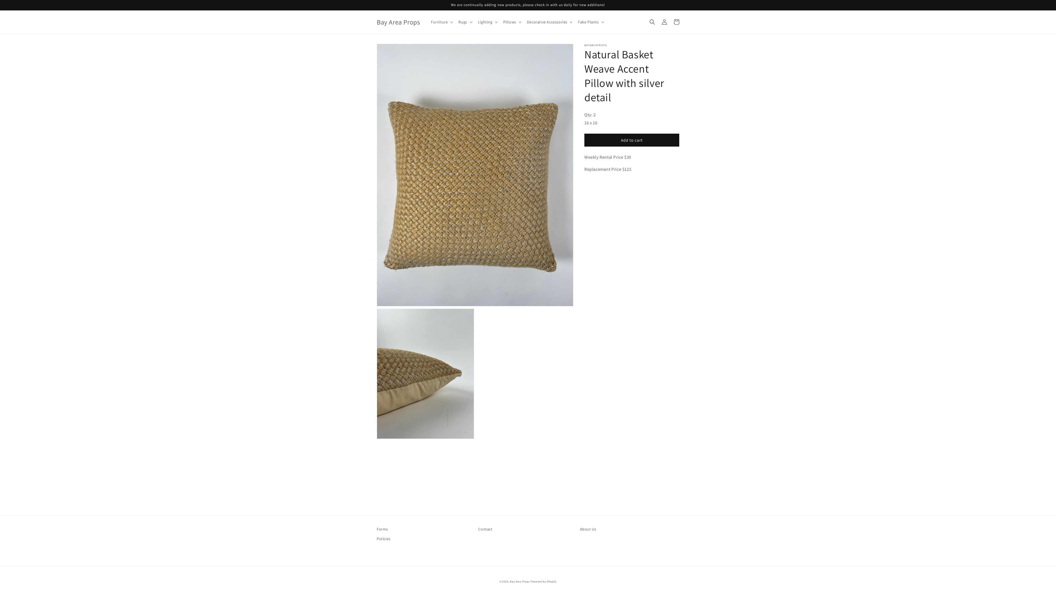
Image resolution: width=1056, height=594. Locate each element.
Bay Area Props (520, 581)
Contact (485, 529)
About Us (588, 529)
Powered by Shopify (543, 581)
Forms (382, 529)
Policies (384, 538)
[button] (441, 22)
